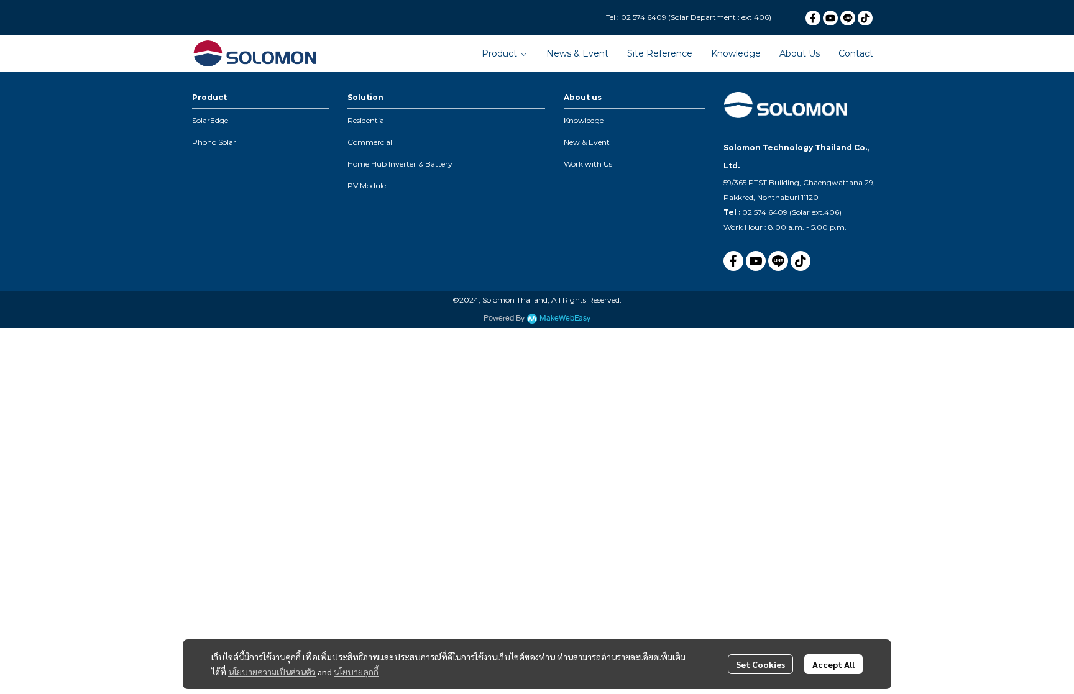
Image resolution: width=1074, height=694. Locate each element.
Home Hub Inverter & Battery (399, 163)
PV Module (366, 185)
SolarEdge (210, 120)
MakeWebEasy (564, 318)
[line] (847, 17)
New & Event (587, 142)
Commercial (369, 142)
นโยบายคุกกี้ (356, 671)
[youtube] (830, 17)
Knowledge (584, 120)
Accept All (833, 664)
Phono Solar (214, 142)
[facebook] (813, 17)
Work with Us (588, 163)
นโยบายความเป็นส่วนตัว (272, 671)
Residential (366, 120)
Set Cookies (760, 664)
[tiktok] (865, 17)
